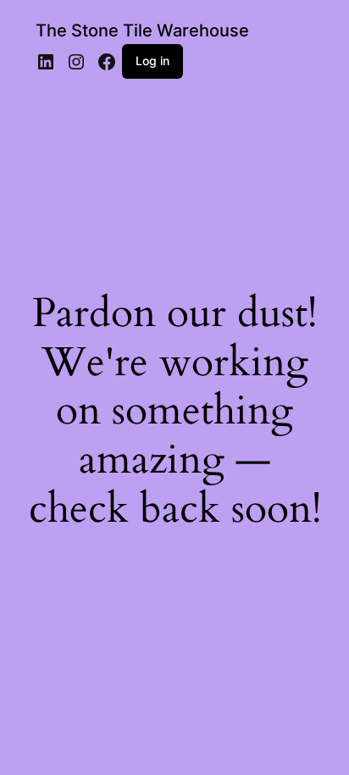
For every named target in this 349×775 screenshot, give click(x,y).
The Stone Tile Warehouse (142, 30)
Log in (152, 60)
